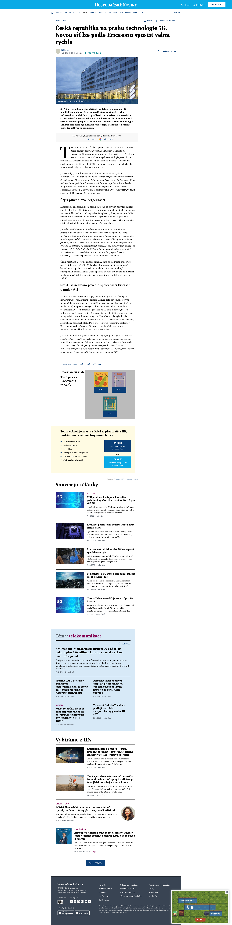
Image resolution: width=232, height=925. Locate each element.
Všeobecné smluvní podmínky (131, 896)
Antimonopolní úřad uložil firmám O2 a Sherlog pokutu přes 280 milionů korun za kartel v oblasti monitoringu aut (89, 652)
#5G (88, 364)
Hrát (101, 390)
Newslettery (153, 892)
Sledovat (91, 139)
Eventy (151, 889)
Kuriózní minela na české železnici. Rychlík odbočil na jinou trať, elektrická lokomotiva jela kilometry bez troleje (110, 752)
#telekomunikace (70, 364)
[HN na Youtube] (89, 901)
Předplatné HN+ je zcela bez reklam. (126, 479)
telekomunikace (85, 636)
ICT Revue (65, 50)
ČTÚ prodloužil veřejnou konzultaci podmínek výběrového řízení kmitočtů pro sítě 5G (111, 500)
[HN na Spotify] (86, 901)
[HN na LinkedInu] (82, 901)
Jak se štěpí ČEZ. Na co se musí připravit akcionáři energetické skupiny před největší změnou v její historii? (70, 715)
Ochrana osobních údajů (129, 885)
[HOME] (52, 13)
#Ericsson (97, 364)
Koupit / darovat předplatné (159, 885)
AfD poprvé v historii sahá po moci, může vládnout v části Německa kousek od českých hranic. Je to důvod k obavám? (104, 836)
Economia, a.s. (73, 888)
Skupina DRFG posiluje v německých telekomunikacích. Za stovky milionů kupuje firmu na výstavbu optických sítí (72, 687)
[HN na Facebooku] (75, 901)
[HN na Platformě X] (71, 901)
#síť (81, 364)
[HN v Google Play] (66, 913)
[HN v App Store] (82, 913)
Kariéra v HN (104, 896)
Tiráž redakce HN (105, 889)
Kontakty (102, 885)
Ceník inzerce (104, 900)
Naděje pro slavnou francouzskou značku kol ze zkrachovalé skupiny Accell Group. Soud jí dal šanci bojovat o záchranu (110, 779)
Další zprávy (95, 863)
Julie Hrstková (62, 804)
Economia (102, 892)
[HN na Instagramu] (78, 901)
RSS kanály (153, 896)
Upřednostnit (108, 139)
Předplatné (217, 5)
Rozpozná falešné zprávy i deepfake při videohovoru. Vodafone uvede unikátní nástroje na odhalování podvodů (108, 687)
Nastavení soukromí (127, 892)
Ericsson (81, 101)
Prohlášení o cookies (127, 889)
